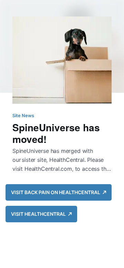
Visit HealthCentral (39, 214)
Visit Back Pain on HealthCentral (57, 192)
